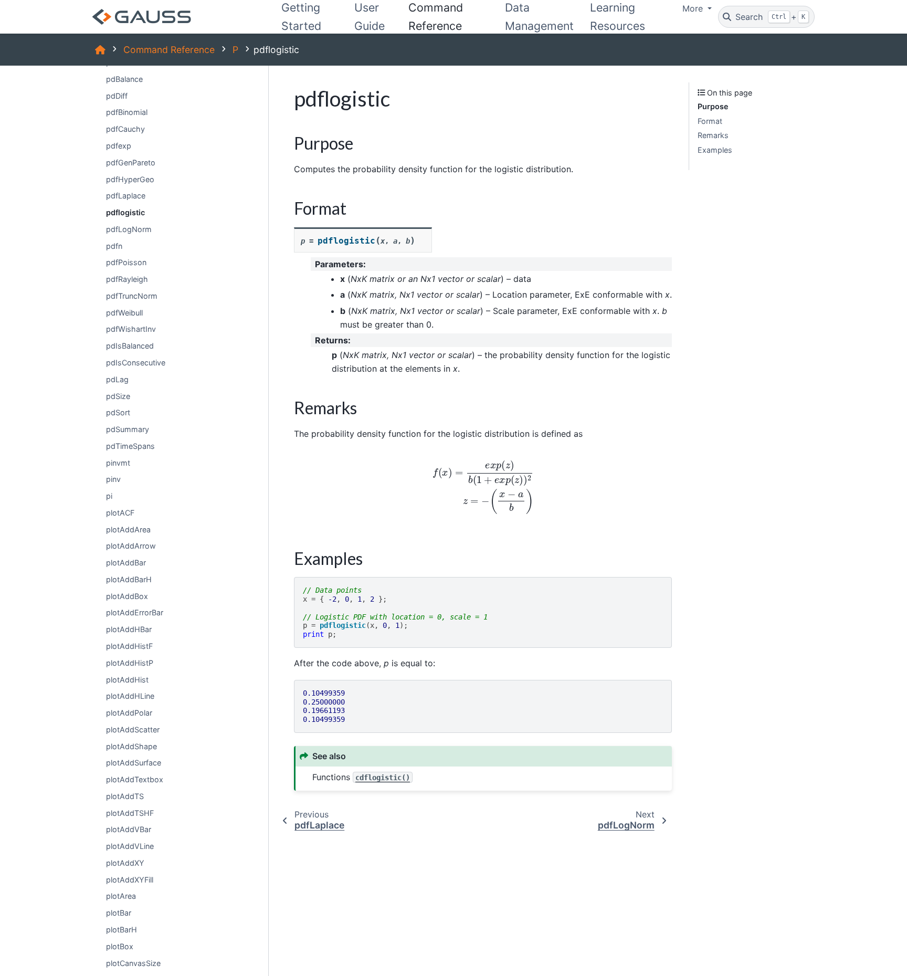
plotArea (121, 895)
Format (710, 121)
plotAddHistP (129, 662)
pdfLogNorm (129, 229)
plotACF (120, 512)
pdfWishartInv (131, 328)
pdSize (118, 395)
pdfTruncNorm (131, 295)
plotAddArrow (131, 545)
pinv (113, 479)
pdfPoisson (126, 262)
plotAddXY (125, 862)
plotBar (118, 912)
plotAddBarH (129, 579)
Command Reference (169, 49)
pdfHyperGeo (130, 178)
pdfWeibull (124, 312)
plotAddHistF (129, 646)
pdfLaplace (125, 195)
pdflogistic (125, 212)
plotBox (119, 945)
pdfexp (118, 145)
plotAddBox (127, 595)
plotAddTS (125, 796)
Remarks (713, 135)
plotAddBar (126, 562)
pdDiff (117, 95)
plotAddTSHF (130, 812)
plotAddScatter (133, 729)
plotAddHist (127, 679)
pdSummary (127, 429)
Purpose (713, 106)
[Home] (100, 49)
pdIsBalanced (130, 345)
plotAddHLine (130, 695)
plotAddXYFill (129, 879)
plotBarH (121, 929)
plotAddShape (131, 745)
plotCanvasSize (133, 962)
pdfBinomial (126, 112)
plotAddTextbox (134, 779)
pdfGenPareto (130, 162)
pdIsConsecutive (135, 362)
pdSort (118, 412)
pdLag (117, 378)
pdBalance (124, 79)
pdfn (114, 245)
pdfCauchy (125, 128)
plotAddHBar (129, 629)
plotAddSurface (133, 762)
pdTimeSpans (130, 445)
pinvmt (118, 462)
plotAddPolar (129, 712)
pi (109, 495)
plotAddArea (128, 528)
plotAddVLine (130, 846)
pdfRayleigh (127, 279)
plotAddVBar (128, 829)
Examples (715, 149)
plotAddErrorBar (134, 612)
